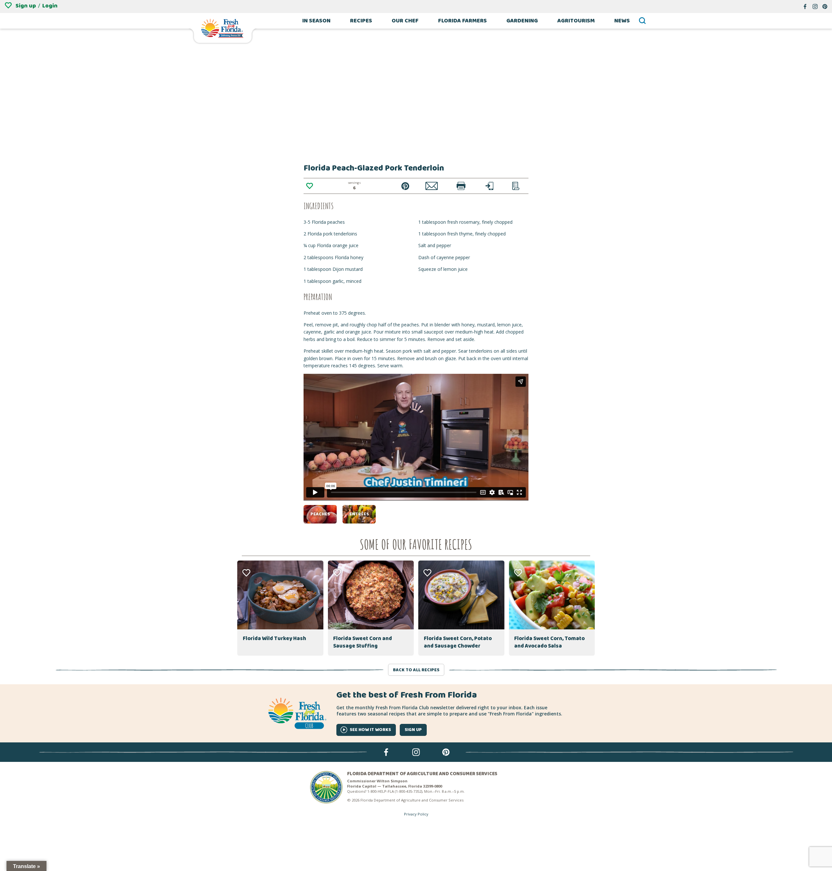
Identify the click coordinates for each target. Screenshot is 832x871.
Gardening (522, 21)
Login (50, 5)
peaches (320, 514)
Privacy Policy (416, 814)
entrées (359, 514)
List (516, 186)
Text (490, 186)
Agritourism (576, 21)
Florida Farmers (462, 21)
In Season (316, 21)
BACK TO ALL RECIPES (416, 670)
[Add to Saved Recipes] (309, 186)
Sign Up (413, 729)
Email (432, 186)
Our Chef (405, 21)
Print (461, 186)
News (622, 21)
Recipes (361, 21)
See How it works (370, 729)
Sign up (26, 5)
